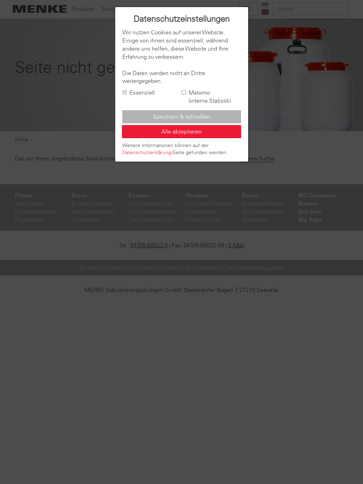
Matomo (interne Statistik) (210, 96)
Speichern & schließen (181, 116)
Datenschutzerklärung (146, 152)
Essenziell (142, 92)
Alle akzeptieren (181, 131)
